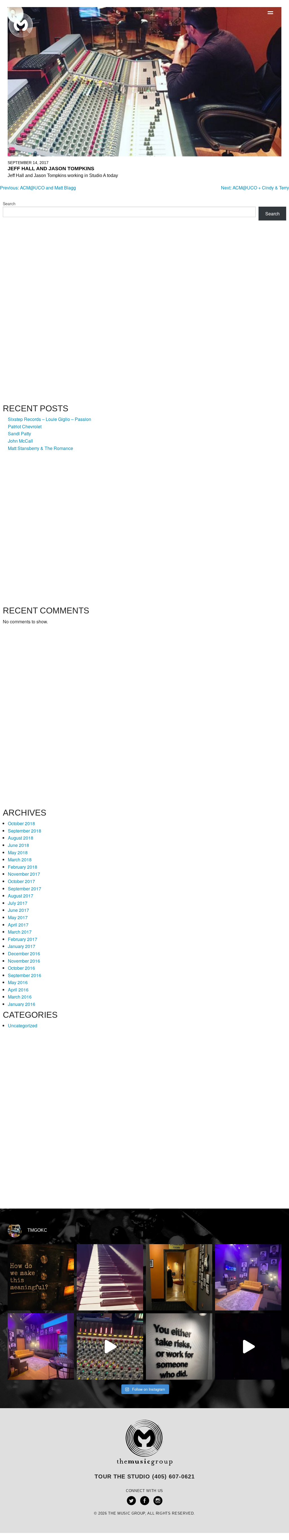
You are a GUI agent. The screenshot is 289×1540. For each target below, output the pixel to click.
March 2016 (20, 996)
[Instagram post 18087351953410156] (41, 1277)
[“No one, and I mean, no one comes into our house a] (179, 1277)
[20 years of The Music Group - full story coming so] (248, 1346)
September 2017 (24, 888)
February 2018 (22, 867)
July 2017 (17, 903)
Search (9, 203)
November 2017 (24, 874)
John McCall (20, 441)
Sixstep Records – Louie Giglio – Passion (49, 419)
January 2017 (21, 946)
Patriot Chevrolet (24, 426)
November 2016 (24, 961)
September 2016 (24, 975)
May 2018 (18, 852)
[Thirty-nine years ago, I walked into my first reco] (110, 1277)
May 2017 (18, 917)
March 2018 (20, 859)
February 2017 (22, 939)
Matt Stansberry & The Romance (40, 448)
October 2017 (21, 881)
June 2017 (18, 910)
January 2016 (21, 1004)
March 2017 (20, 932)
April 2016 (18, 989)
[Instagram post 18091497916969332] (179, 1346)
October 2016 (21, 968)
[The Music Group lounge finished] (41, 1346)
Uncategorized (22, 1025)
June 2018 (18, 845)
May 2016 (18, 982)
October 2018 (21, 823)
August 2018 (20, 838)
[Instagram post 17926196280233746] (110, 1346)
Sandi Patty (19, 433)
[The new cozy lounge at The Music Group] (248, 1277)
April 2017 (18, 924)
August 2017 (20, 895)
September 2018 (24, 830)
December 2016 (24, 953)
